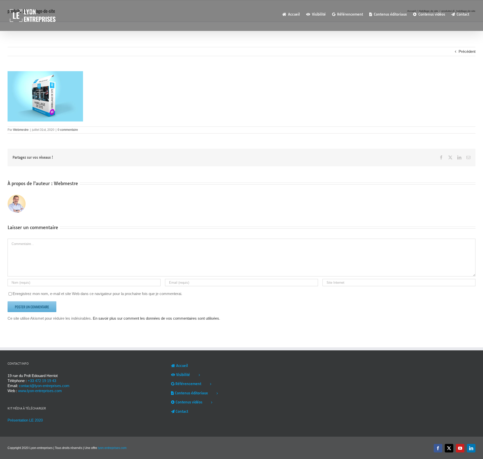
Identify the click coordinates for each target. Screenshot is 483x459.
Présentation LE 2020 (25, 420)
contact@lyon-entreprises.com (44, 386)
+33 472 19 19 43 (42, 381)
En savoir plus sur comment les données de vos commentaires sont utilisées (156, 318)
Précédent (467, 51)
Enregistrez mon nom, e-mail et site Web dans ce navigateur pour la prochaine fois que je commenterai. (97, 293)
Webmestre (21, 130)
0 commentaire (68, 130)
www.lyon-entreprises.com (40, 391)
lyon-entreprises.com (112, 448)
